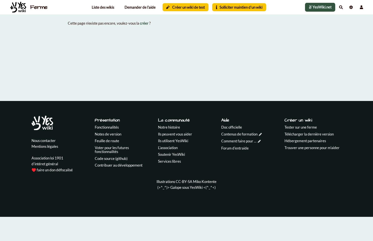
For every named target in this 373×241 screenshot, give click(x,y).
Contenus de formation (239, 134)
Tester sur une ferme (300, 127)
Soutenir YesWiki (171, 154)
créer (144, 23)
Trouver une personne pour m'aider (312, 147)
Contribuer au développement (118, 165)
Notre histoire (169, 127)
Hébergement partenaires (305, 141)
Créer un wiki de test (188, 7)
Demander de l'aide (140, 7)
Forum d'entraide (235, 148)
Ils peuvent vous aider (175, 134)
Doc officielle (231, 127)
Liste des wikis (103, 7)
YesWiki (196, 187)
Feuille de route (107, 141)
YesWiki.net (322, 7)
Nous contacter (44, 140)
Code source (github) (111, 158)
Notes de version (108, 134)
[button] (361, 7)
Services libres (169, 161)
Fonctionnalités (107, 127)
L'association (168, 147)
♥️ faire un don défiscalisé (52, 170)
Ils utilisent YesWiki (173, 141)
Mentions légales (45, 146)
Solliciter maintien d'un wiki (240, 7)
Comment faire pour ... (238, 141)
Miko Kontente (205, 181)
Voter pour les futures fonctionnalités (112, 149)
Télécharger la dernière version (309, 134)
